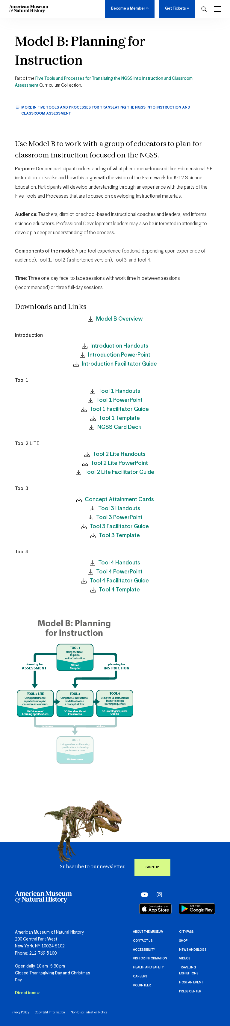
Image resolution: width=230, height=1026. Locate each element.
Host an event (191, 982)
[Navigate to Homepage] (29, 8)
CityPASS (186, 931)
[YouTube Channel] (143, 894)
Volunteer (142, 985)
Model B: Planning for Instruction (80, 51)
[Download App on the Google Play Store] (197, 908)
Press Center (190, 991)
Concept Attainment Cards (119, 499)
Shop (183, 940)
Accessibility (144, 949)
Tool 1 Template (119, 418)
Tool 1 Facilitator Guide (119, 409)
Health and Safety (148, 967)
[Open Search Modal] (204, 9)
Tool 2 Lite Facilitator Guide (119, 472)
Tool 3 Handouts (119, 508)
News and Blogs (192, 949)
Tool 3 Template (119, 535)
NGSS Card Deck (119, 427)
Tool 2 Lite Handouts (119, 454)
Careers (140, 976)
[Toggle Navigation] (217, 9)
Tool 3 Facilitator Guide (119, 526)
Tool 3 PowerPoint (119, 517)
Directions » (27, 993)
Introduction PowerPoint (119, 355)
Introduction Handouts (119, 346)
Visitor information (150, 958)
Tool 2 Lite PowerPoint (119, 463)
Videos (184, 958)
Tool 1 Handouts (119, 391)
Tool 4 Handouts (119, 563)
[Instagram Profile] (157, 894)
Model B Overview (119, 319)
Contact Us (142, 940)
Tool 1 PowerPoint (119, 400)
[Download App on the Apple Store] (155, 908)
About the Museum (148, 931)
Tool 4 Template (119, 590)
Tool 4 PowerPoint (119, 572)
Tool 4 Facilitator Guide (119, 581)
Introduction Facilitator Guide (119, 364)
